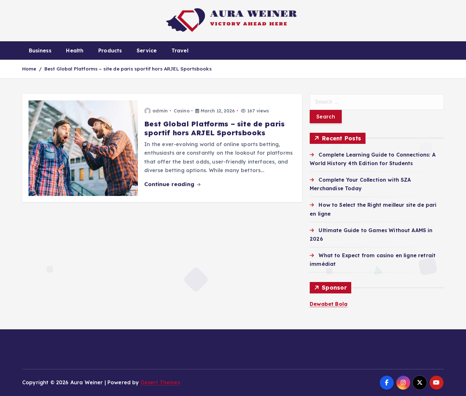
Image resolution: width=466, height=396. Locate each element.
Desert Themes (160, 382)
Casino (182, 111)
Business (40, 50)
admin (160, 111)
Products (110, 50)
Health (74, 50)
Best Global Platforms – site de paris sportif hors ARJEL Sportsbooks (128, 69)
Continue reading (170, 184)
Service (147, 50)
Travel (180, 50)
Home (29, 69)
